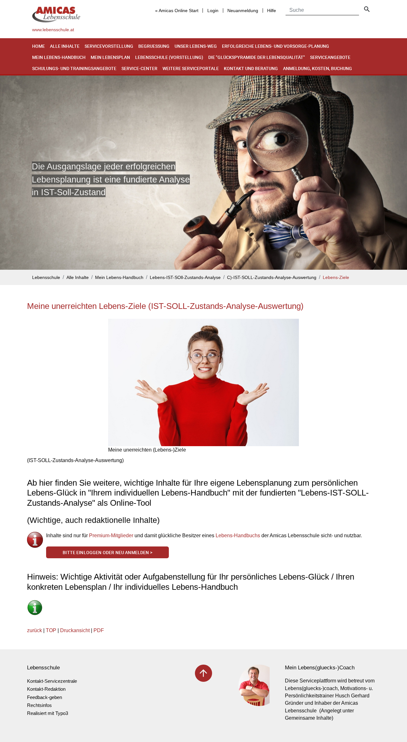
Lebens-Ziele (336, 277)
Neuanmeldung (242, 10)
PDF (98, 630)
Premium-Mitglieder (111, 535)
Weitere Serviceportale (190, 68)
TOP (51, 630)
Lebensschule (46, 277)
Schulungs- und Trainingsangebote (74, 68)
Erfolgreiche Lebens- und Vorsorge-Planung (275, 46)
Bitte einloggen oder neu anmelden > (107, 552)
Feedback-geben (44, 697)
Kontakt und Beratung (251, 68)
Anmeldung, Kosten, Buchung (317, 68)
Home (38, 46)
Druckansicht (75, 630)
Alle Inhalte (64, 46)
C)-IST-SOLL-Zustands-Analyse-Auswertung (271, 277)
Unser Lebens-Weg (196, 46)
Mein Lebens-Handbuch (59, 57)
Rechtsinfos (39, 705)
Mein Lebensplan (110, 57)
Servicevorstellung (109, 46)
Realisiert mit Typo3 (47, 713)
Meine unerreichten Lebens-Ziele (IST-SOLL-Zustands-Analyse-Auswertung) (165, 306)
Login (212, 10)
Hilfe (271, 10)
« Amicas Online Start (176, 10)
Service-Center (139, 68)
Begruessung (153, 46)
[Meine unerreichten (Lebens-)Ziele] (203, 382)
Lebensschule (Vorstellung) (169, 57)
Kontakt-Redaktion (46, 689)
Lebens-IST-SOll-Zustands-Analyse (185, 277)
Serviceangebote (330, 57)
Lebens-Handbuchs (238, 535)
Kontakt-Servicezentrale (52, 681)
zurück (34, 630)
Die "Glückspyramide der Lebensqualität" (256, 57)
